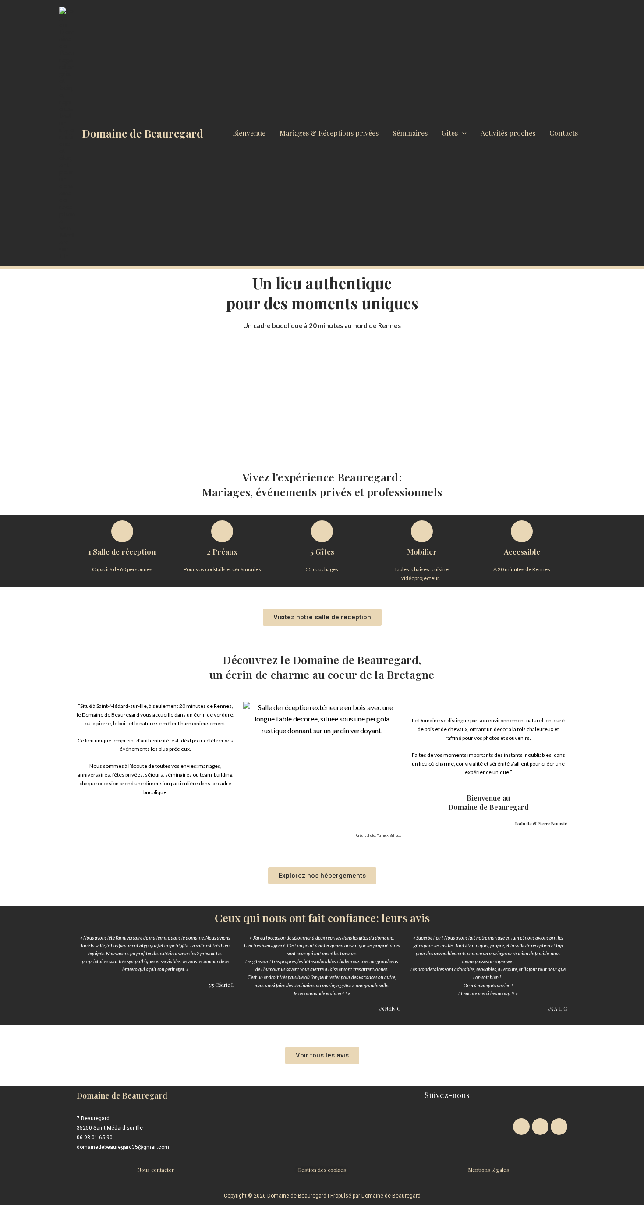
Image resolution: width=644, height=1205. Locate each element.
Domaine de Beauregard (142, 133)
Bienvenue (249, 133)
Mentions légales (488, 1169)
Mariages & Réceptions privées (329, 133)
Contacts (563, 133)
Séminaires (410, 133)
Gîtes (450, 133)
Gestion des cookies (321, 1169)
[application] (462, 133)
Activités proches (508, 133)
